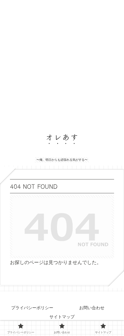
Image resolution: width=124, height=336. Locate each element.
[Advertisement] (62, 62)
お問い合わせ (91, 307)
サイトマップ (62, 316)
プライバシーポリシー (32, 307)
